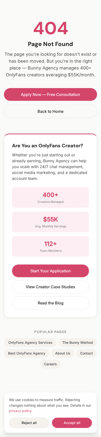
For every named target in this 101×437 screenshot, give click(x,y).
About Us (62, 353)
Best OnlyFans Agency (26, 353)
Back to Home (50, 111)
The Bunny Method (77, 342)
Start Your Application (50, 270)
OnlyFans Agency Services (30, 342)
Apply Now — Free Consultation (50, 94)
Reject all (29, 423)
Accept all (72, 423)
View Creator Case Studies (50, 286)
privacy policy (20, 411)
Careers (50, 364)
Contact (86, 353)
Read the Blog (50, 302)
